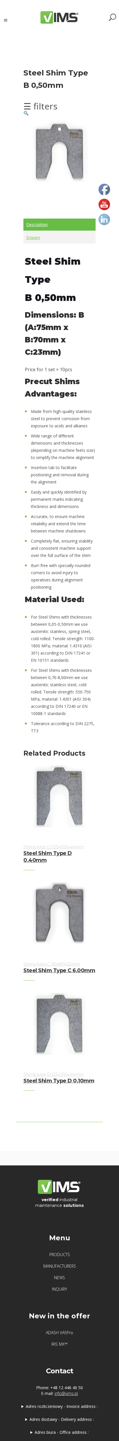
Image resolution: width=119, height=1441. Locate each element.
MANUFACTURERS (59, 1266)
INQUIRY (59, 1289)
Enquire (33, 237)
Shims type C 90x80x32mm (51, 964)
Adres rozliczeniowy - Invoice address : (62, 1406)
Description (37, 224)
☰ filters (40, 106)
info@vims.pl (66, 1393)
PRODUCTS (59, 1254)
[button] (26, 113)
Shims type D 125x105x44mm (53, 847)
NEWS (59, 1277)
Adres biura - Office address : (62, 1432)
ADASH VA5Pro (59, 1332)
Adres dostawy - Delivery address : (61, 1419)
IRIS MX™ (59, 1344)
